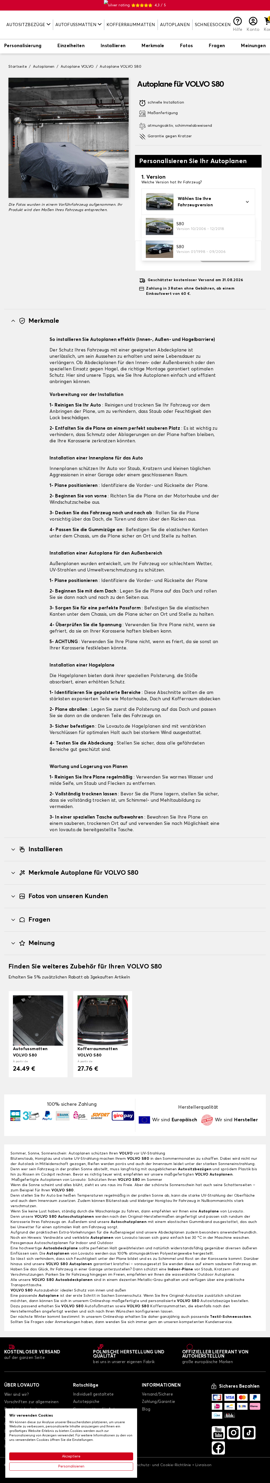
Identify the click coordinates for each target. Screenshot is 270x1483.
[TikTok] (248, 1432)
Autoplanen (175, 25)
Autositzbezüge (203, 1301)
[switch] (23, 46)
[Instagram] (233, 1432)
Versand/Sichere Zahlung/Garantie (158, 1398)
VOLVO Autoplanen (214, 1174)
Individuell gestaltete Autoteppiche (93, 1398)
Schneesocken (213, 25)
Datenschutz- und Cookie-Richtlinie (158, 1465)
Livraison (203, 1465)
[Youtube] (218, 1432)
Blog (146, 1409)
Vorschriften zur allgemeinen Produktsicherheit (31, 1405)
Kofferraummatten (131, 25)
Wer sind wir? (16, 1395)
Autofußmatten (87, 1306)
